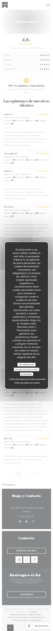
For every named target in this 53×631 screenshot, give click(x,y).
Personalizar (26, 374)
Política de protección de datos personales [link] (27, 379)
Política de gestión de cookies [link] (27, 382)
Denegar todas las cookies (26, 369)
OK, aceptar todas (26, 364)
